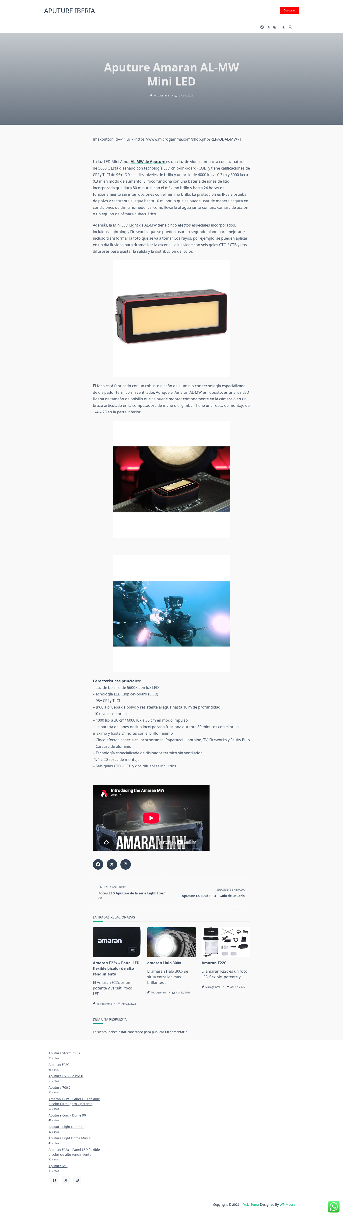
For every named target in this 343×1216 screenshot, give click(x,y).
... (102, 993)
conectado (135, 1032)
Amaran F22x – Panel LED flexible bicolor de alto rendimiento (116, 968)
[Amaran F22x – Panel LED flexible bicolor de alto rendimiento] (117, 942)
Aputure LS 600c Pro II (66, 1076)
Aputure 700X (59, 1087)
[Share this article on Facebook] (98, 864)
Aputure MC (58, 1166)
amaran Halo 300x (164, 962)
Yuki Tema (251, 1204)
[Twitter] (268, 27)
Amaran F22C (214, 962)
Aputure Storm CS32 (64, 1053)
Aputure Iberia (69, 10)
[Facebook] (262, 27)
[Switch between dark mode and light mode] (284, 27)
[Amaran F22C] (226, 942)
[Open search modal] (290, 27)
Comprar (289, 10)
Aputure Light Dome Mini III (71, 1138)
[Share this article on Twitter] (112, 864)
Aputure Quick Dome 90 (67, 1115)
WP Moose (288, 1204)
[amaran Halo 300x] (171, 942)
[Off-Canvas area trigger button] (297, 27)
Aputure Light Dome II (66, 1126)
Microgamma (161, 95)
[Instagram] (274, 27)
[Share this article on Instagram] (125, 864)
